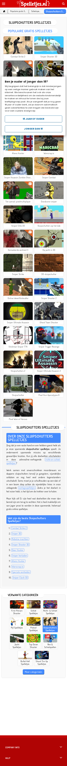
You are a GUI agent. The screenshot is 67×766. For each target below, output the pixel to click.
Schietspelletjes (36, 11)
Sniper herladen (19, 555)
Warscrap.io (17, 566)
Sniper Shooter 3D (20, 544)
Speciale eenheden (21, 572)
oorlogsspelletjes (27, 487)
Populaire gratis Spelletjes (18, 11)
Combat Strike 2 (19, 528)
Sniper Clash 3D (20, 577)
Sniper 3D (16, 533)
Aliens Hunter (18, 561)
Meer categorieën (33, 671)
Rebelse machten (20, 539)
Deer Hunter (17, 550)
